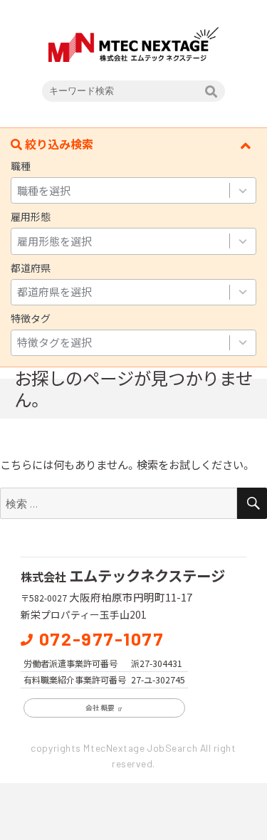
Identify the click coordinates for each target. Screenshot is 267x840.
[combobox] (120, 190)
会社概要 (100, 708)
